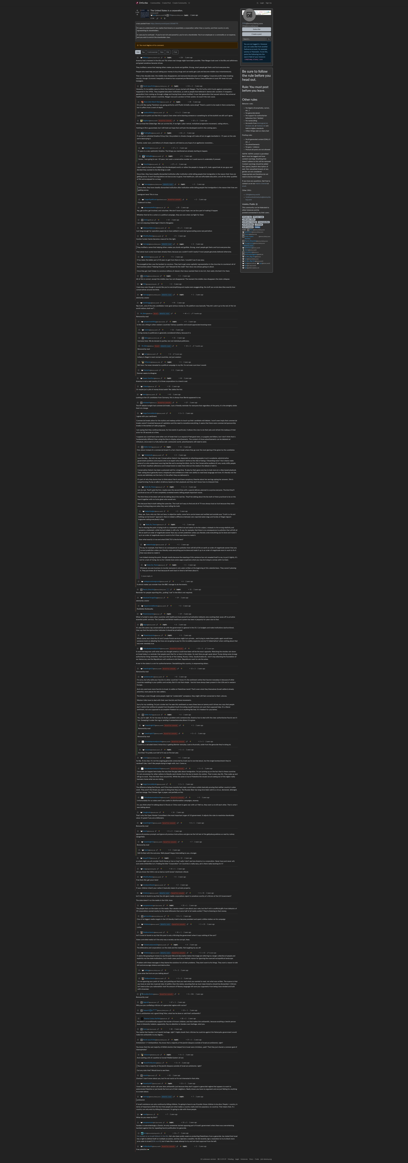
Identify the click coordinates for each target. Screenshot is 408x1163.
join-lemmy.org (266, 1159)
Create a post (257, 34)
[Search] (257, 3)
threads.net (250, 126)
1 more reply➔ (146, 576)
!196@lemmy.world (253, 194)
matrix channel (261, 183)
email (244, 186)
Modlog (257, 227)
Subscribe (256, 29)
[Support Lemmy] (189, 3)
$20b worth (156, 1141)
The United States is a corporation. (166, 11)
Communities (155, 3)
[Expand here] (145, 13)
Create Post (166, 3)
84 (153, 18)
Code (257, 1159)
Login (262, 3)
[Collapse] (137, 57)
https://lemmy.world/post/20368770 (164, 23)
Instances (244, 1159)
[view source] (164, 18)
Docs (251, 1159)
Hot (138, 52)
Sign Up (269, 3)
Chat (175, 52)
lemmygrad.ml (262, 123)
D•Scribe (143, 3)
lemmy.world (154, 13)
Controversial (152, 52)
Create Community (180, 3)
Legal (237, 1159)
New (162, 52)
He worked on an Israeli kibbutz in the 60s (152, 1136)
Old (167, 52)
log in (149, 45)
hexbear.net (261, 126)
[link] (157, 18)
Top (143, 52)
